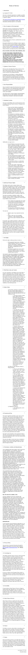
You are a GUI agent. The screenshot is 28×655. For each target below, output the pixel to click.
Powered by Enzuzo (23, 651)
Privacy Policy (15, 46)
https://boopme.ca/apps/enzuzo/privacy (10, 547)
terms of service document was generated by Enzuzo (15, 19)
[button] (14, 10)
